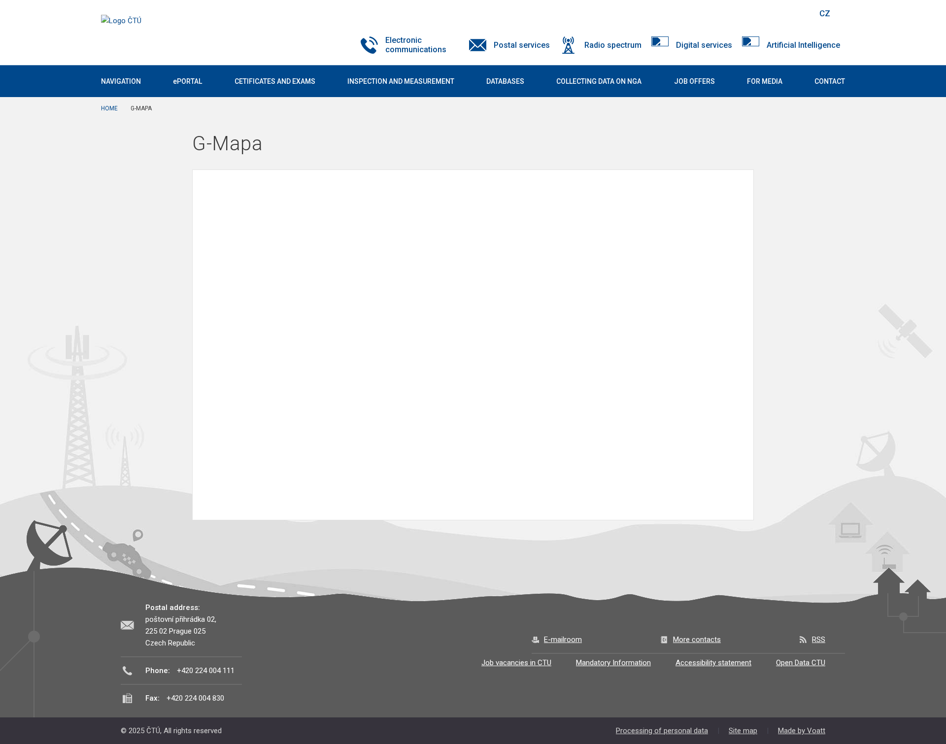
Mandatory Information (613, 662)
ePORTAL (187, 81)
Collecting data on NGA (599, 81)
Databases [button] (505, 81)
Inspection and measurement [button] (400, 81)
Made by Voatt (801, 730)
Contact (829, 81)
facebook (740, 13)
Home (109, 108)
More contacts (697, 639)
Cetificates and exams (275, 81)
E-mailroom (563, 639)
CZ (824, 13)
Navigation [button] (121, 81)
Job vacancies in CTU (516, 662)
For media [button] (764, 81)
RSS (818, 639)
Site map (743, 730)
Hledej (800, 13)
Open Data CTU (800, 662)
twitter (758, 13)
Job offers (694, 81)
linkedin (775, 13)
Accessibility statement (713, 662)
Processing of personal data (662, 730)
